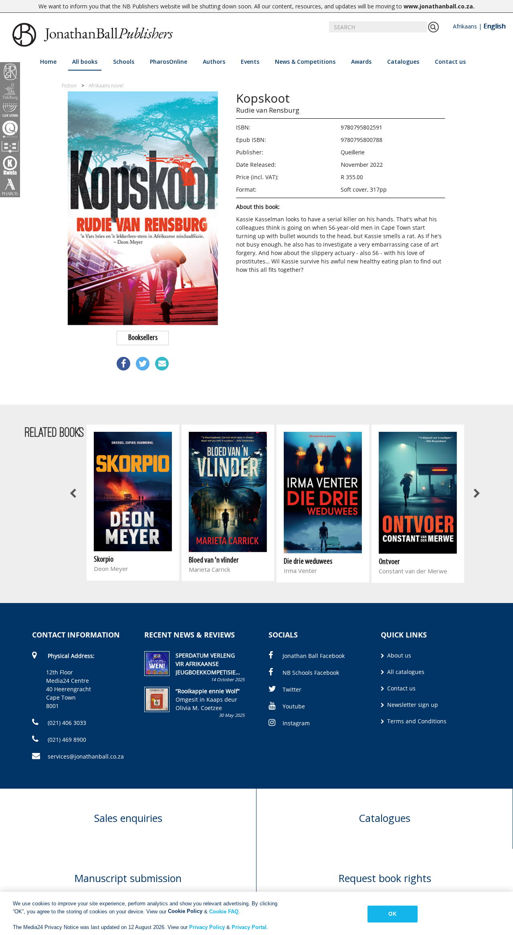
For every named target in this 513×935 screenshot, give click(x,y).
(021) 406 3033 (66, 723)
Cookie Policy (185, 911)
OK (392, 914)
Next (476, 494)
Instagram (296, 723)
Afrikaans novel (106, 85)
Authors (214, 61)
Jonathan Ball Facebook (314, 656)
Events (250, 61)
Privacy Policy (207, 927)
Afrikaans (465, 26)
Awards (361, 61)
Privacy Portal (249, 927)
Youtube (294, 706)
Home (48, 61)
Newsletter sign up (412, 704)
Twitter (292, 689)
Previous (73, 494)
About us (398, 655)
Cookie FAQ (223, 911)
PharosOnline (168, 61)
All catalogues (405, 672)
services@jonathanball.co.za (86, 756)
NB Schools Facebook (311, 672)
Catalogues (403, 61)
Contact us (450, 61)
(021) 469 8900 (66, 739)
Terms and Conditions (416, 721)
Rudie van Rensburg (267, 110)
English (494, 26)
